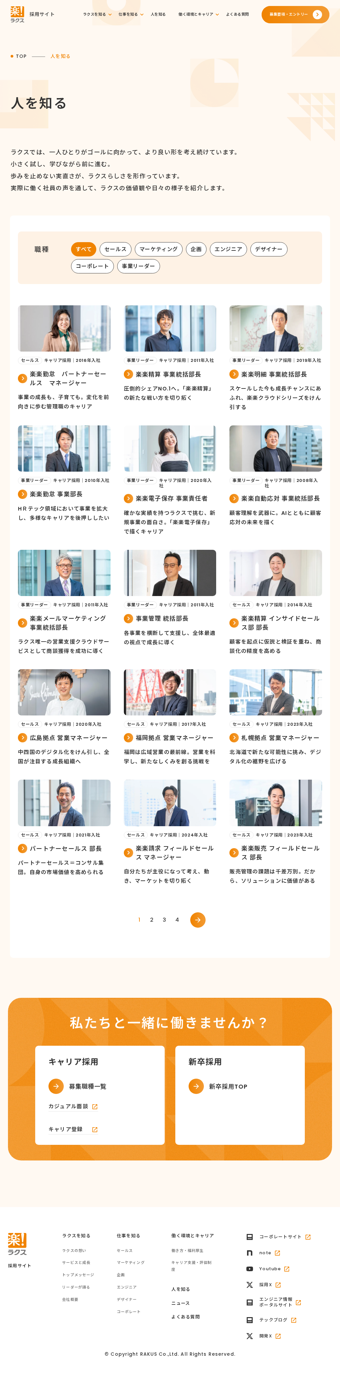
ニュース (180, 1303)
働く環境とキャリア (196, 14)
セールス (115, 249)
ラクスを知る (94, 14)
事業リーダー (138, 266)
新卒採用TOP (228, 1086)
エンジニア (228, 249)
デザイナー (269, 249)
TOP (21, 56)
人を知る (158, 14)
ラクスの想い (74, 1250)
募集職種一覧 (88, 1086)
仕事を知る (128, 14)
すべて (84, 249)
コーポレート (92, 266)
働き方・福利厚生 (187, 1250)
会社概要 (70, 1299)
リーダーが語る (76, 1287)
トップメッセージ (78, 1275)
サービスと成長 (76, 1262)
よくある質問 (237, 14)
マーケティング (158, 249)
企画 (196, 249)
